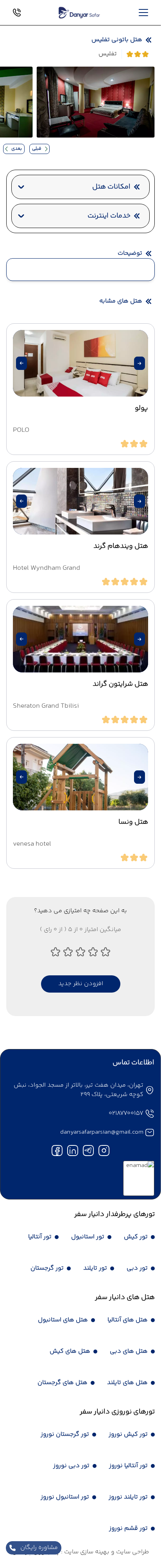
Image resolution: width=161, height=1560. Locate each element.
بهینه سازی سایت (86, 1552)
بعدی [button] (16, 148)
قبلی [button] (36, 148)
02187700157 (126, 1113)
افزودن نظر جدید (80, 984)
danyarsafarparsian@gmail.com (101, 1132)
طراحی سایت (131, 1552)
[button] (139, 363)
